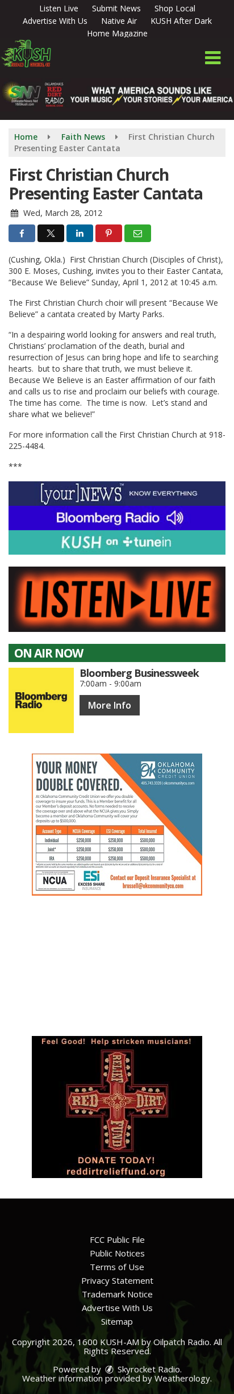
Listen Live (58, 8)
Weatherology (182, 1378)
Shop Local (174, 8)
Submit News (116, 8)
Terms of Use (117, 1266)
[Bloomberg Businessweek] (41, 700)
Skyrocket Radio (147, 1369)
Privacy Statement (117, 1280)
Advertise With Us (55, 20)
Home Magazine (117, 33)
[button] (212, 58)
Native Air (119, 20)
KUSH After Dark (181, 20)
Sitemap (117, 1321)
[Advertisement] (117, 825)
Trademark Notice (117, 1294)
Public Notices (117, 1253)
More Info (109, 705)
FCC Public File (117, 1239)
